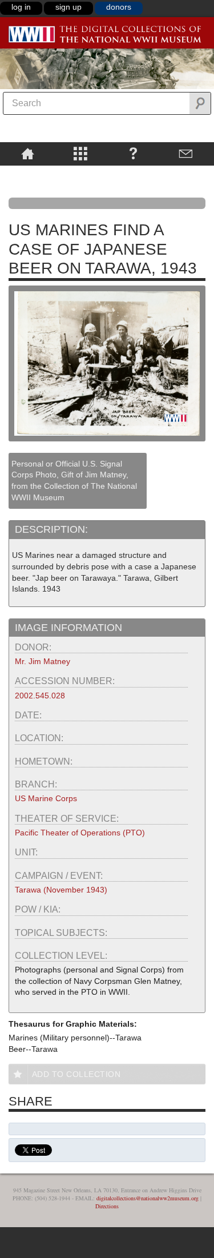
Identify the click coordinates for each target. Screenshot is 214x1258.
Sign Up (68, 6)
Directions (107, 1206)
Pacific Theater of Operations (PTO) (80, 832)
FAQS (133, 153)
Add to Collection (76, 1074)
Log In (21, 6)
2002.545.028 (40, 695)
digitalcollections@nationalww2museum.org (147, 1198)
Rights (28, 173)
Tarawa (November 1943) (61, 889)
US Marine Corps (46, 798)
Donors (118, 6)
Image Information (68, 627)
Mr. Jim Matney (42, 661)
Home (27, 153)
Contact (186, 153)
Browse (80, 153)
